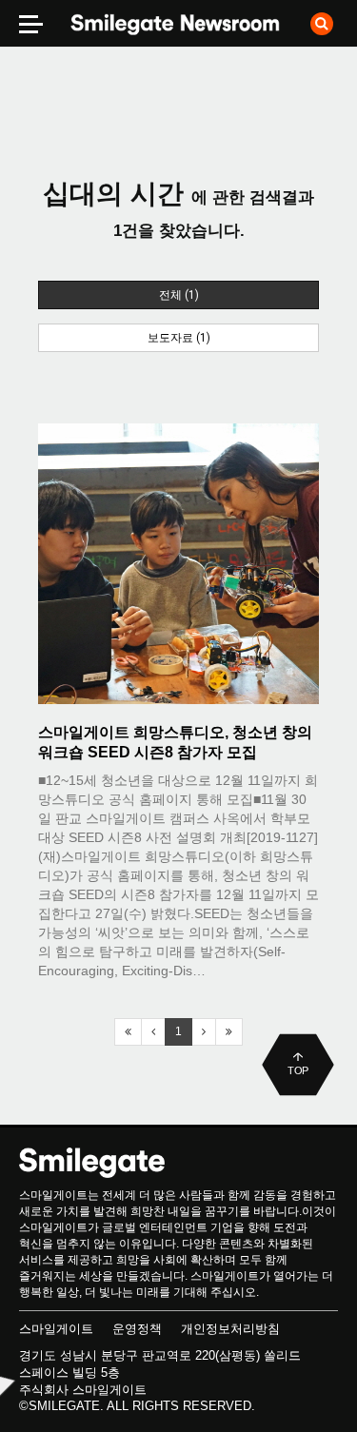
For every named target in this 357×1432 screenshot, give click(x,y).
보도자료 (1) (179, 337)
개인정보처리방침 (230, 1329)
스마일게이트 (56, 1329)
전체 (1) (179, 295)
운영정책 (137, 1329)
